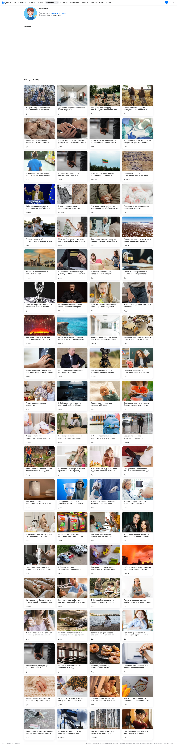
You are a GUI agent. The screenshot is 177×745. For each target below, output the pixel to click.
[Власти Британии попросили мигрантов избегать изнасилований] (39, 264)
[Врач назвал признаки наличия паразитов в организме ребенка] (105, 232)
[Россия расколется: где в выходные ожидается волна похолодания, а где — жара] (105, 363)
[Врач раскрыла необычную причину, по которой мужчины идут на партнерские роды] (72, 593)
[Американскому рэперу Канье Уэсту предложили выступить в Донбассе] (39, 330)
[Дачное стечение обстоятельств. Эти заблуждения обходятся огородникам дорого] (39, 461)
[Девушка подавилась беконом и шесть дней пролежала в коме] (105, 330)
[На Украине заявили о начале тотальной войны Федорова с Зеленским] (72, 297)
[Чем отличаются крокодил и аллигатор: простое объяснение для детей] (72, 625)
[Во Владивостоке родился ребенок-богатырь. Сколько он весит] (39, 133)
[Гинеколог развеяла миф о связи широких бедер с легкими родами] (39, 527)
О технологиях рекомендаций (109, 743)
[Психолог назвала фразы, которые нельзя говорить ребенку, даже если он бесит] (105, 264)
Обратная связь (168, 743)
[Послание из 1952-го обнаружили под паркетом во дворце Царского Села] (137, 166)
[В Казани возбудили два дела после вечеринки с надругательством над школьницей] (39, 658)
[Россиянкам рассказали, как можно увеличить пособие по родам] (39, 560)
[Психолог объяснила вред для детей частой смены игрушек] (105, 560)
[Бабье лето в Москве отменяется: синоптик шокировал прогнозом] (137, 428)
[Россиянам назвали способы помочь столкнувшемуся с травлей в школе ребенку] (72, 428)
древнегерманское (60, 13)
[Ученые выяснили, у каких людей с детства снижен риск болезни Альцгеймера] (105, 461)
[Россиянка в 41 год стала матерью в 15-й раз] (105, 396)
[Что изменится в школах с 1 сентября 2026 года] (72, 658)
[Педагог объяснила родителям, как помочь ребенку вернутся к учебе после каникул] (72, 232)
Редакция (96, 743)
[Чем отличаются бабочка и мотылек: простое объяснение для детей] (137, 691)
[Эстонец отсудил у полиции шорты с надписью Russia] (72, 724)
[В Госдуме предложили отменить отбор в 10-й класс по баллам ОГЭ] (137, 330)
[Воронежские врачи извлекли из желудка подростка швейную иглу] (137, 133)
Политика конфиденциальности (129, 743)
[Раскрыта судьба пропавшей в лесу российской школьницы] (39, 100)
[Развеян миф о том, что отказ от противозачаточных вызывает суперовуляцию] (39, 625)
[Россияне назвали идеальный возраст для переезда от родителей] (137, 658)
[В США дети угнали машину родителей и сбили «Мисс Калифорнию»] (72, 396)
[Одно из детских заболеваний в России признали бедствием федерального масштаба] (105, 297)
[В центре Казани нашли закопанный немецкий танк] (72, 199)
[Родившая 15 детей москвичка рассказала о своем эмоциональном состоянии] (137, 199)
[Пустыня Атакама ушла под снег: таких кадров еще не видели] (137, 232)
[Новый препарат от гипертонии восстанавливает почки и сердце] (39, 363)
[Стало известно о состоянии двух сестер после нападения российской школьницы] (39, 166)
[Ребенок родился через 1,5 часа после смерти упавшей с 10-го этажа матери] (39, 691)
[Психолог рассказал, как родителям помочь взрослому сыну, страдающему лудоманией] (72, 527)
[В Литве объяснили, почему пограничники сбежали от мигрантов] (105, 166)
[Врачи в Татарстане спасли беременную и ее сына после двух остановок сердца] (137, 494)
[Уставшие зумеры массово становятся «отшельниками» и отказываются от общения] (105, 625)
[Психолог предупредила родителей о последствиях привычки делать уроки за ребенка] (105, 527)
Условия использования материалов (151, 743)
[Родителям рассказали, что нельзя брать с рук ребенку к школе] (137, 625)
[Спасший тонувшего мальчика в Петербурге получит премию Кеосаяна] (39, 297)
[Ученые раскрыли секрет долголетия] (39, 396)
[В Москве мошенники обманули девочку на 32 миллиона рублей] (72, 264)
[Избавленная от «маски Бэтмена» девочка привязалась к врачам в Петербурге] (39, 724)
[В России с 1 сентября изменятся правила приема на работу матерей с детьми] (72, 461)
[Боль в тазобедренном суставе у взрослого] (137, 297)
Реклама (17, 743)
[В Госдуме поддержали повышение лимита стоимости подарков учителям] (137, 363)
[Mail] (3, 2)
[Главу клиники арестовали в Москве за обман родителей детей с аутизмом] (137, 264)
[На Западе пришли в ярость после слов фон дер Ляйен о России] (39, 199)
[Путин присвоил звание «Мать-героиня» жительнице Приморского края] (72, 363)
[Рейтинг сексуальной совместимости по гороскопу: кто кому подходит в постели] (39, 232)
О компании (9, 743)
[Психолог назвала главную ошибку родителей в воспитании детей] (137, 593)
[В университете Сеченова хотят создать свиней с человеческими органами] (39, 593)
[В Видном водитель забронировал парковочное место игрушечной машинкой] (72, 560)
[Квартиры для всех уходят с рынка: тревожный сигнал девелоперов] (105, 724)
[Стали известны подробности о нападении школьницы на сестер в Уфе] (105, 133)
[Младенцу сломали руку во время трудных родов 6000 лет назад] (105, 100)
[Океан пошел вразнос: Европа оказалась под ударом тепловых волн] (72, 330)
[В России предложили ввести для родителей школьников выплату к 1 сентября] (105, 428)
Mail (3, 743)
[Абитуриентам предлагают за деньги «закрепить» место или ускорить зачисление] (72, 494)
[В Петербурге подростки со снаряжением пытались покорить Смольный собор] (72, 166)
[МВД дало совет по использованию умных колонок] (39, 494)
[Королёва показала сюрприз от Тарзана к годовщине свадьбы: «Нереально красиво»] (137, 527)
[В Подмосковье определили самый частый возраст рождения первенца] (137, 461)
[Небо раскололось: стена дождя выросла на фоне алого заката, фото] (137, 560)
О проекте (88, 743)
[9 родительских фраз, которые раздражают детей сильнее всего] (72, 133)
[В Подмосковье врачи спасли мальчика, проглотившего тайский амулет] (105, 494)
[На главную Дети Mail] (8, 2)
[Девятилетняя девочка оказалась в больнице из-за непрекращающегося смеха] (72, 100)
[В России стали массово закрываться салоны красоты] (39, 428)
